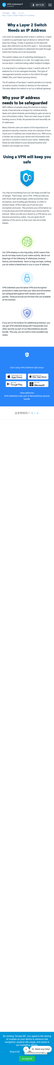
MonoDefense (36, 396)
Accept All (27, 1058)
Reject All (15, 1052)
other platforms (27, 393)
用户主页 (40, 5)
